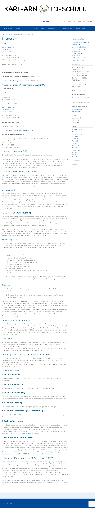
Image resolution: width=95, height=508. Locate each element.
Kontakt (4, 68)
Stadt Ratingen (15, 81)
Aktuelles (8, 29)
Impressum (75, 122)
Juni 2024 (75, 132)
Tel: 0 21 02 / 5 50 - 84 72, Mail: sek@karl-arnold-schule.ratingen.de (72, 21)
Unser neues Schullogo (79, 47)
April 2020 (75, 157)
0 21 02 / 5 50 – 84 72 (81, 90)
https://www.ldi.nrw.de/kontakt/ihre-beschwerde (24, 433)
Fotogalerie (81, 29)
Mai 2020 (75, 154)
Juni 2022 (75, 148)
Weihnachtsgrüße (77, 53)
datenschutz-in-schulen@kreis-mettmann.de (19, 130)
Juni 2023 (75, 141)
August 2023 (76, 138)
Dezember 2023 (77, 134)
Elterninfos (39, 29)
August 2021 (76, 150)
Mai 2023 (75, 143)
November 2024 (77, 129)
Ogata (27, 29)
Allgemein (75, 164)
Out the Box (10, 503)
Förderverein (53, 29)
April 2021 (75, 152)
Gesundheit (67, 29)
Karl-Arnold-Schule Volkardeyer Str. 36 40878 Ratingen (8, 49)
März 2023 (75, 145)
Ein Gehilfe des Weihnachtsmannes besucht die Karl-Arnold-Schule (82, 58)
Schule (18, 29)
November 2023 (77, 136)
